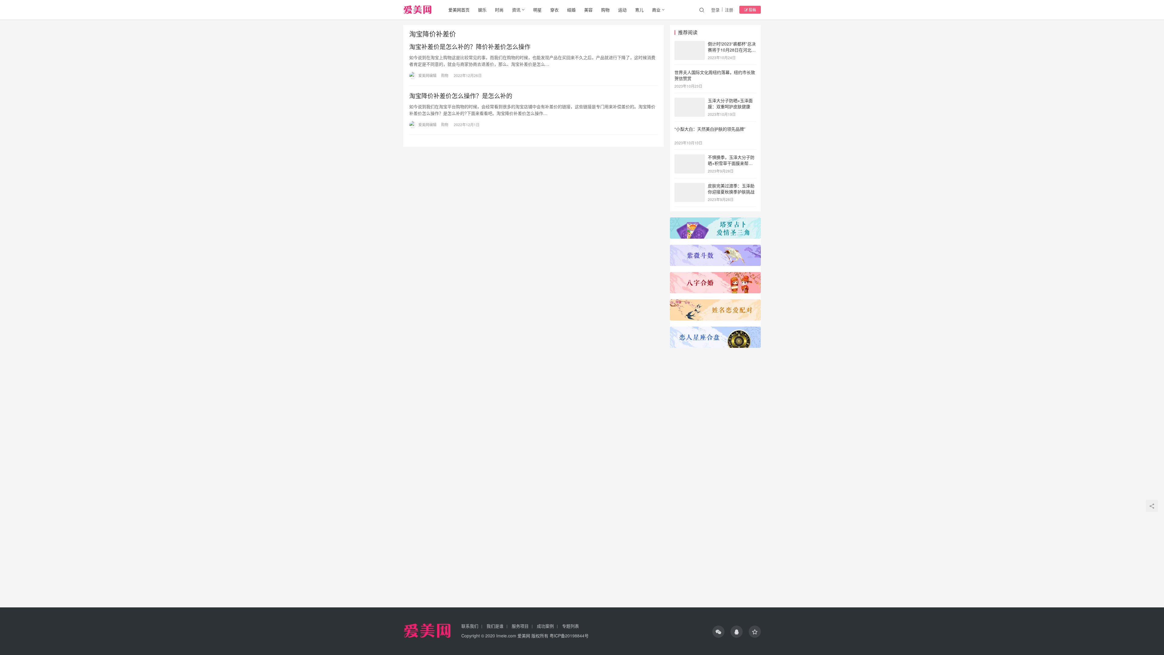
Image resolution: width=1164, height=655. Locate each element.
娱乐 (482, 10)
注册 (729, 10)
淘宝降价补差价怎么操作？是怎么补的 (460, 96)
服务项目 (520, 626)
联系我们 (469, 626)
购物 (605, 10)
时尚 (499, 10)
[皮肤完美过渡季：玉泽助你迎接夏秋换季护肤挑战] (689, 186)
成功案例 (545, 626)
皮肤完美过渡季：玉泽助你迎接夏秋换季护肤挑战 (731, 189)
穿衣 (554, 10)
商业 (656, 10)
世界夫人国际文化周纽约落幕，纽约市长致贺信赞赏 (714, 75)
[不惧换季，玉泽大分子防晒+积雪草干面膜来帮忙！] (689, 158)
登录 (715, 10)
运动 (622, 10)
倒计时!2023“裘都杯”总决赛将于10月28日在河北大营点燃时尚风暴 (732, 50)
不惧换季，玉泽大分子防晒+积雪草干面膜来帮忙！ (731, 163)
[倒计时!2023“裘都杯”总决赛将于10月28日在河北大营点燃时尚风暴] (689, 44)
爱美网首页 (459, 10)
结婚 (571, 10)
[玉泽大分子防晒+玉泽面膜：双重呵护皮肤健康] (689, 101)
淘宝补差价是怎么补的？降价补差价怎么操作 (469, 46)
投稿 (752, 9)
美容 (588, 10)
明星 (537, 10)
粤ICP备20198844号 (569, 636)
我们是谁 (495, 626)
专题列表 (570, 626)
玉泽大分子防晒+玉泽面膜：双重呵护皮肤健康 (730, 103)
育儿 (639, 10)
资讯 (516, 10)
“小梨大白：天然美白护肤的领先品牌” (709, 129)
